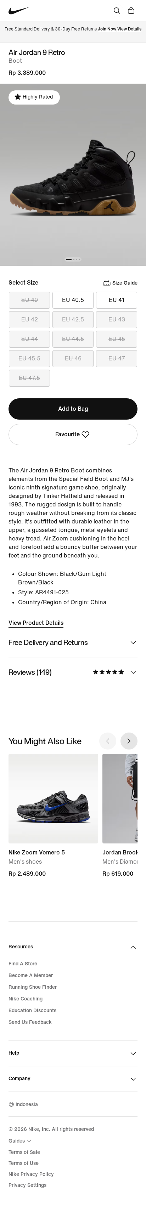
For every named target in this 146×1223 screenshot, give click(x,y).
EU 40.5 (73, 300)
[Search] (117, 10)
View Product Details (36, 623)
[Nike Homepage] (19, 10)
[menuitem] (21, 1141)
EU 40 (29, 300)
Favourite (67, 434)
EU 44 (29, 339)
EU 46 (73, 358)
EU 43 (116, 319)
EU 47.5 (29, 378)
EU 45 (116, 339)
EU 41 (116, 300)
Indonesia (27, 1104)
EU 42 (29, 319)
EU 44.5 (73, 339)
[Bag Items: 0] (131, 10)
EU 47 (116, 358)
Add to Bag (73, 409)
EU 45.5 (29, 358)
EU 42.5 (73, 319)
